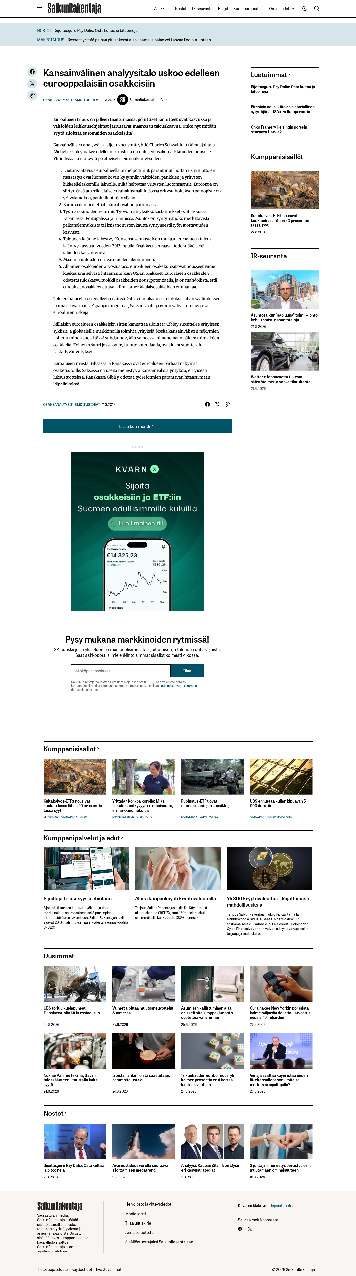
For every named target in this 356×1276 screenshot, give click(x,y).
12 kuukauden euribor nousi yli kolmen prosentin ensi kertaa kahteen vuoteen (207, 1080)
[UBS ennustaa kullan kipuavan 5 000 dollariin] (281, 777)
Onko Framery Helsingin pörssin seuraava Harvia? (279, 129)
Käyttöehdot (81, 1269)
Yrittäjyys (146, 817)
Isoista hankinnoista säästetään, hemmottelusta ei (141, 1077)
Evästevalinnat (108, 1269)
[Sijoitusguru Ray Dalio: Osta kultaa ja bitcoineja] (75, 1141)
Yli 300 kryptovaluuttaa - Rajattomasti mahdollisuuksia (268, 901)
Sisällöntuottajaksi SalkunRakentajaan (159, 1242)
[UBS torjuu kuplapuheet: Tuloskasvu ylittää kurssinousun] (75, 984)
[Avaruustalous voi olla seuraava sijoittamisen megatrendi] (143, 1141)
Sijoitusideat (87, 99)
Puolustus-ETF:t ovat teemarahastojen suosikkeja (206, 803)
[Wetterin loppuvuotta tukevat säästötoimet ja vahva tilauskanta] (285, 351)
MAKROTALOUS (50, 39)
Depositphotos (281, 1205)
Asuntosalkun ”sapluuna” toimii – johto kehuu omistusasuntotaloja (284, 317)
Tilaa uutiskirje (138, 1223)
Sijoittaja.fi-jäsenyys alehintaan (78, 898)
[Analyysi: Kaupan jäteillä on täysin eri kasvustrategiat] (212, 1141)
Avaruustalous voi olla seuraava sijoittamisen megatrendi (140, 1167)
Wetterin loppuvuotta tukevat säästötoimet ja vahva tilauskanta (280, 379)
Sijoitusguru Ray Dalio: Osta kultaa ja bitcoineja (96, 30)
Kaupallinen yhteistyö (74, 817)
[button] (40, 8)
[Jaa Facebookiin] (32, 72)
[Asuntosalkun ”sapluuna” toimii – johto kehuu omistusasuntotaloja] (285, 289)
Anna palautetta (139, 1232)
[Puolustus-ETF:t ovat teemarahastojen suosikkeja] (212, 777)
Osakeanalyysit (58, 99)
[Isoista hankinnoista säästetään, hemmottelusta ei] (143, 1051)
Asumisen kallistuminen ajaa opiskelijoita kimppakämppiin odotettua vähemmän (207, 1013)
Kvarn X (213, 817)
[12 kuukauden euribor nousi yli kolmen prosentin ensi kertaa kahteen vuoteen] (212, 1051)
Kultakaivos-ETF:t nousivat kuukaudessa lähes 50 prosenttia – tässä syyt (281, 220)
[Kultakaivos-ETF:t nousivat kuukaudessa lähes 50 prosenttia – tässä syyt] (285, 190)
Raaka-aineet (285, 817)
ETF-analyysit (51, 817)
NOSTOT (44, 30)
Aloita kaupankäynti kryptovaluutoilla (175, 898)
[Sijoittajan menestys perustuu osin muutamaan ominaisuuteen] (281, 1141)
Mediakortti (135, 1213)
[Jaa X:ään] (32, 83)
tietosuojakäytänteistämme (178, 685)
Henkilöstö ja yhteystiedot (148, 1204)
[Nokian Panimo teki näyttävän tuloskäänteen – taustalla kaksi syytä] (75, 1051)
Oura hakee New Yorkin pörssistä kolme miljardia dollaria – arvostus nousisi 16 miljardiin (280, 1013)
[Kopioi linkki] (32, 95)
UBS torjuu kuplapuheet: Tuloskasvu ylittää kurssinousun (72, 1010)
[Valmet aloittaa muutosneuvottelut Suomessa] (143, 984)
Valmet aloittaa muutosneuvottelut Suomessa (142, 1010)
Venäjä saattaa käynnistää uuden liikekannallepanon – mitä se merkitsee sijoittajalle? (279, 1080)
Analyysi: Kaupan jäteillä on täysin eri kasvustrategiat (210, 1167)
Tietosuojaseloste (52, 1269)
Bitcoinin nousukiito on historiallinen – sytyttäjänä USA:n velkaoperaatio (284, 109)
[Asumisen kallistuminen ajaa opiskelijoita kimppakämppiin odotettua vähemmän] (212, 984)
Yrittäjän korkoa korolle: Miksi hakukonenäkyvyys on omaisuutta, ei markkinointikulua (142, 806)
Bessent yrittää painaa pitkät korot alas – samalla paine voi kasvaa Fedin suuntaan (139, 40)
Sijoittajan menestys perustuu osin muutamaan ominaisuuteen (280, 1167)
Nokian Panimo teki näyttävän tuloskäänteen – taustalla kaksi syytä (71, 1080)
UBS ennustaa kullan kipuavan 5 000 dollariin (278, 803)
